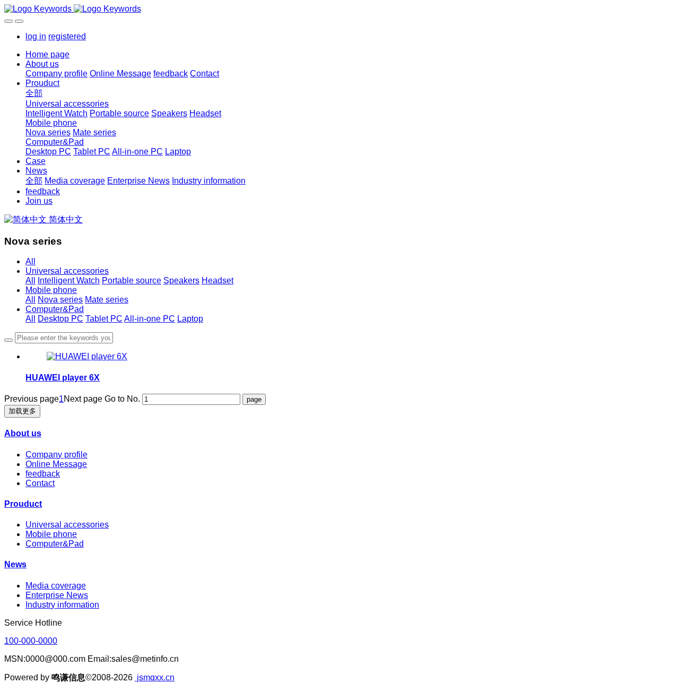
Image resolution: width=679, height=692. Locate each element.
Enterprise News (56, 595)
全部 (33, 93)
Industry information (62, 604)
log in (35, 36)
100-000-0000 (30, 640)
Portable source (131, 280)
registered (67, 36)
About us (22, 433)
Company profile (56, 454)
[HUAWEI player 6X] (87, 356)
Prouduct (23, 503)
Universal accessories (67, 270)
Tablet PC (104, 318)
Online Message (56, 464)
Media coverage (55, 585)
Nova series (60, 299)
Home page (47, 54)
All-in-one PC (149, 318)
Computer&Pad (54, 309)
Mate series (106, 299)
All (30, 261)
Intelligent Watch (69, 280)
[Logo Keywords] (339, 9)
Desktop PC (60, 318)
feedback (42, 473)
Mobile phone (51, 290)
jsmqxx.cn (155, 677)
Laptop (190, 318)
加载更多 (22, 411)
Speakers (181, 280)
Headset (217, 280)
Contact (40, 483)
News (15, 564)
